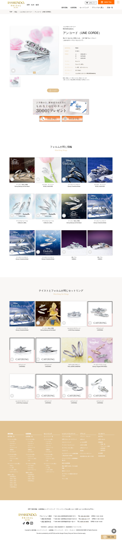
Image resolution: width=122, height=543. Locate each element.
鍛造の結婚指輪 (66, 463)
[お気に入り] (113, 532)
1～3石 (77, 67)
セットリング (84, 7)
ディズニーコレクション (68, 445)
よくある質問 (83, 442)
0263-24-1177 (85, 519)
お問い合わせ (101, 439)
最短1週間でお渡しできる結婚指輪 (69, 467)
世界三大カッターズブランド (69, 439)
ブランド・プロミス (85, 436)
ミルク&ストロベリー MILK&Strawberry (85, 73)
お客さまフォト (84, 448)
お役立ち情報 (83, 445)
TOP (11, 12)
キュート (77, 61)
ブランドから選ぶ (98, 7)
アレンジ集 (65, 478)
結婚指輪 (74, 7)
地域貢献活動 (101, 456)
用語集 (81, 450)
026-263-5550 (85, 516)
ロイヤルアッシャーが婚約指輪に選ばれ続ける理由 (70, 454)
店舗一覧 (110, 7)
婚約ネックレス (66, 471)
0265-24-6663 (84, 521)
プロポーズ (65, 450)
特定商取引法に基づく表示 (87, 456)
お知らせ (82, 439)
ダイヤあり (78, 70)
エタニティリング (66, 442)
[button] (15, 81)
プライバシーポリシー (86, 453)
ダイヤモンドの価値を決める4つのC (69, 475)
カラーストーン (84, 67)
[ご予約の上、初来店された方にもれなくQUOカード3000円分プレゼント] (61, 107)
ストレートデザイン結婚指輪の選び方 (70, 459)
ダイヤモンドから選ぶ (67, 448)
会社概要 (100, 453)
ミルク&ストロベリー (25, 12)
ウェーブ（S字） (79, 64)
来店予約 (100, 436)
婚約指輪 (64, 7)
